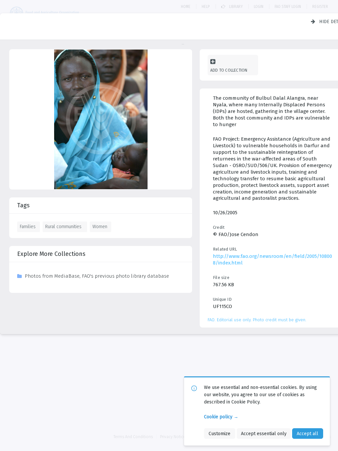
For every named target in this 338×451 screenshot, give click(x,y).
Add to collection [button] (228, 70)
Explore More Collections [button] (51, 254)
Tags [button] (23, 205)
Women (99, 226)
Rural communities (63, 226)
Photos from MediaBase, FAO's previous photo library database (97, 276)
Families (28, 226)
